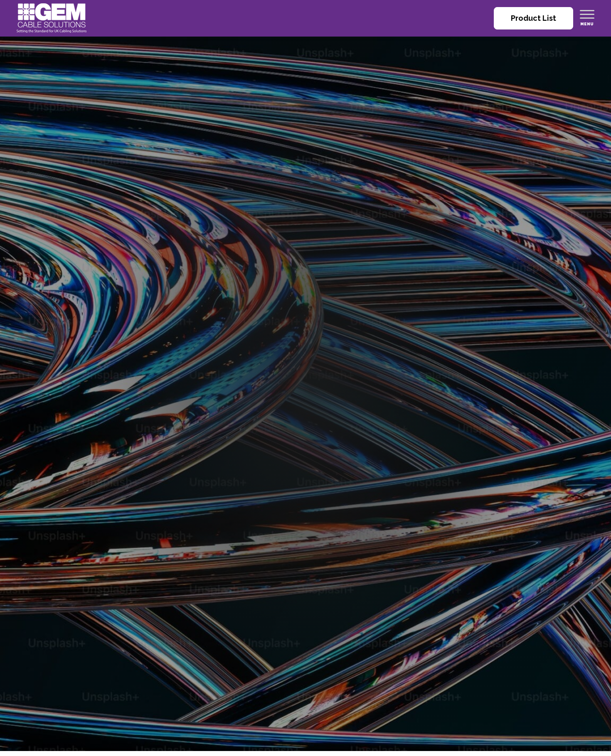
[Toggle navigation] (587, 14)
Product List (533, 18)
